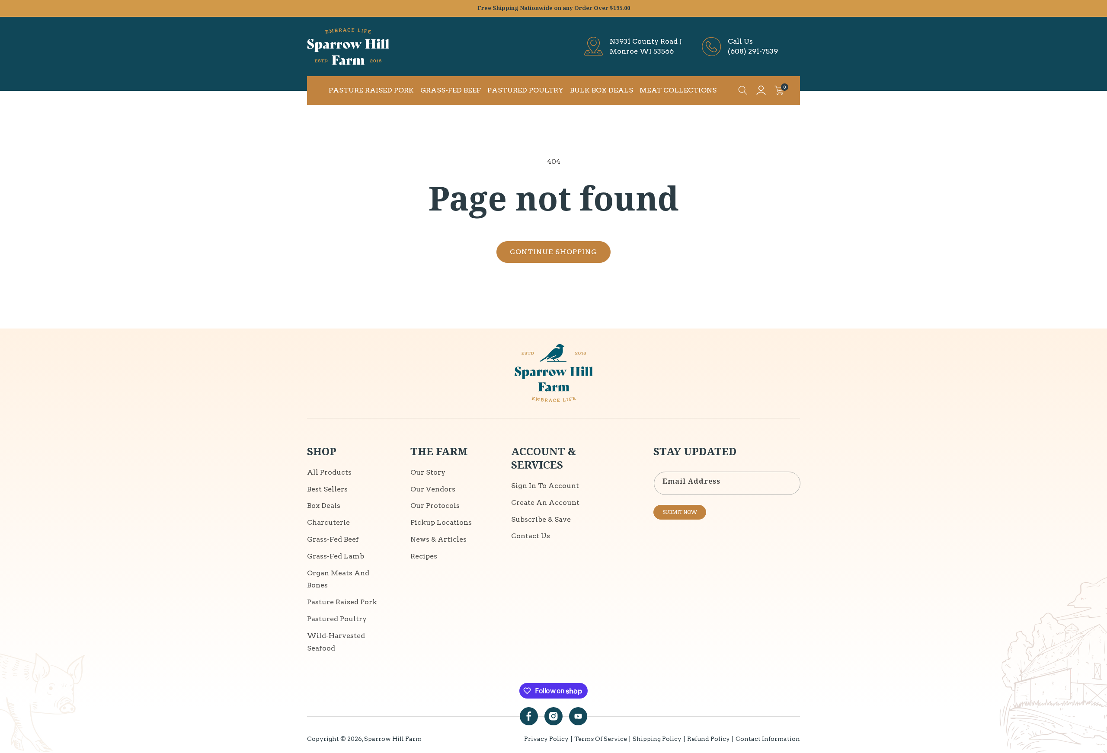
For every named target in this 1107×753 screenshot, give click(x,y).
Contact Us (530, 536)
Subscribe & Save (541, 519)
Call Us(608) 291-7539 (753, 46)
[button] (743, 90)
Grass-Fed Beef (333, 540)
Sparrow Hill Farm (393, 738)
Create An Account (545, 503)
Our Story (427, 473)
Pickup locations (441, 523)
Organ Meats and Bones (338, 579)
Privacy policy (546, 738)
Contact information (768, 738)
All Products (329, 473)
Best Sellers (327, 489)
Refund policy (708, 738)
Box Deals (323, 506)
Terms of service (600, 738)
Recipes (423, 556)
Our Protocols (435, 506)
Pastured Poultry (337, 619)
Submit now (680, 512)
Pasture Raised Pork (342, 602)
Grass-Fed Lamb (335, 556)
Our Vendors (432, 489)
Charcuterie (328, 523)
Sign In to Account (545, 486)
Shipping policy (657, 738)
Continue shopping (553, 252)
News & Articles (438, 540)
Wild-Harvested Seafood (336, 642)
